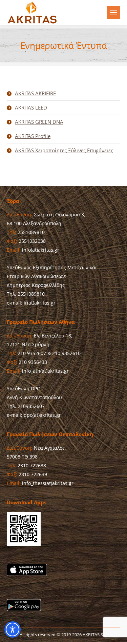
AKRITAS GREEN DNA (39, 121)
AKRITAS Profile (32, 136)
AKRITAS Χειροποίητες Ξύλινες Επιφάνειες (64, 150)
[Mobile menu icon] (113, 12)
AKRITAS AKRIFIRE (35, 93)
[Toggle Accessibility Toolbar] (12, 629)
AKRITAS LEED (31, 107)
